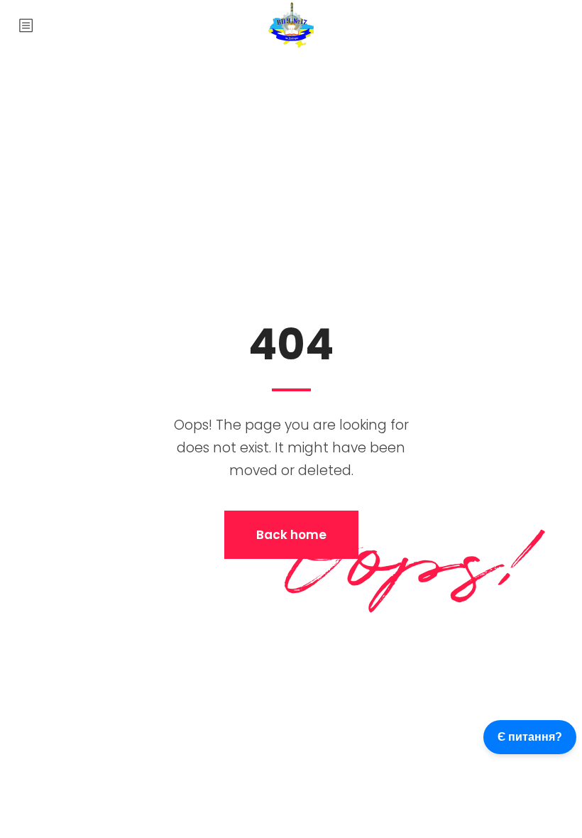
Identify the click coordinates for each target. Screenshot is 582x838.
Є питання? (530, 737)
